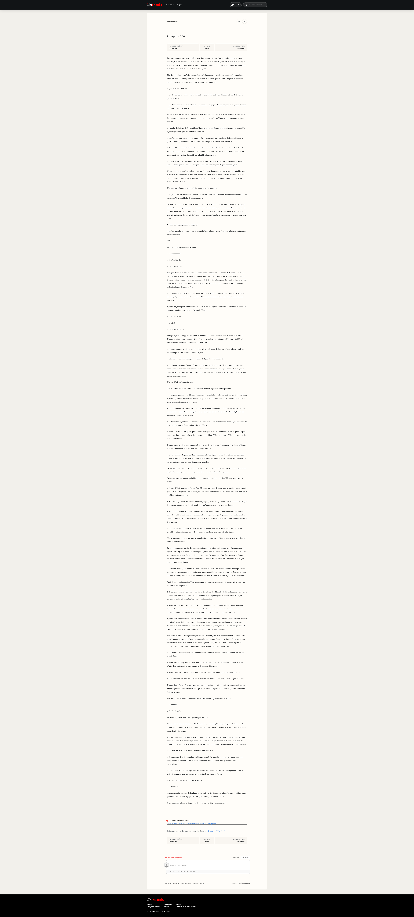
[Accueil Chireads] (154, 4)
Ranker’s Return (172, 21)
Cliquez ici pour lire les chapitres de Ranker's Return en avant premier (191, 823)
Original (179, 5)
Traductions (170, 5)
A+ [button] (239, 21)
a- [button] (244, 21)
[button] (236, 4)
